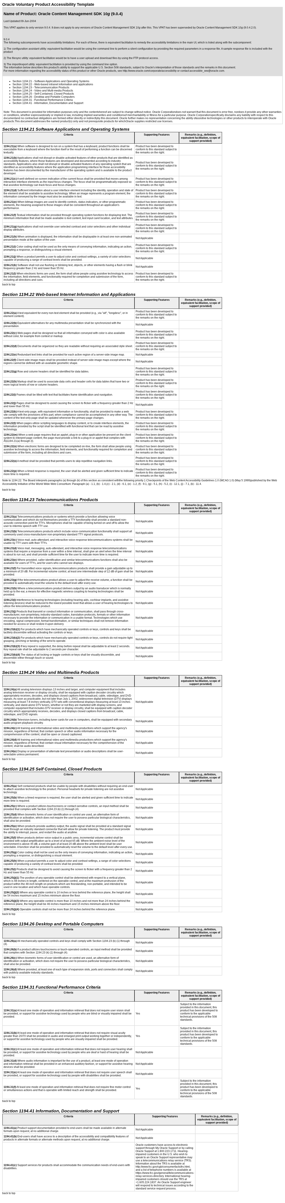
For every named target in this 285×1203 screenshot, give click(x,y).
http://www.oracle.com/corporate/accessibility (150, 70)
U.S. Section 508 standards (114, 67)
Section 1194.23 (22, 87)
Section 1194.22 (22, 84)
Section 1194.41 (22, 103)
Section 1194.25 (22, 93)
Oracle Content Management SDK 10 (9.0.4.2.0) (226, 27)
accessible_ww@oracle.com (207, 70)
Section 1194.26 (22, 96)
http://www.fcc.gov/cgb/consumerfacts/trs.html (163, 1166)
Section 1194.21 (22, 81)
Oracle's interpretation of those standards (169, 67)
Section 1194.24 (22, 90)
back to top (8, 284)
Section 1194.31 (22, 100)
